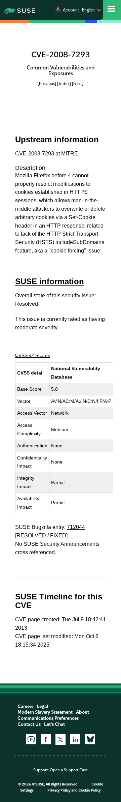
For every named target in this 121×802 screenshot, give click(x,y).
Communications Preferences (48, 718)
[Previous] (47, 83)
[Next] (77, 83)
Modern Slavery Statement (45, 712)
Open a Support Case (69, 770)
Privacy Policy (59, 790)
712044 (76, 527)
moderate (26, 327)
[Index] (64, 83)
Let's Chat (54, 724)
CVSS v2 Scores (32, 355)
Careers (25, 706)
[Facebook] (46, 739)
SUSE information (49, 281)
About (82, 712)
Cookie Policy (89, 790)
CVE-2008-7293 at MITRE (46, 153)
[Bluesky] (90, 739)
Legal (42, 706)
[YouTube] (31, 739)
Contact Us (29, 724)
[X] (60, 739)
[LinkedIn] (75, 739)
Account (71, 9)
